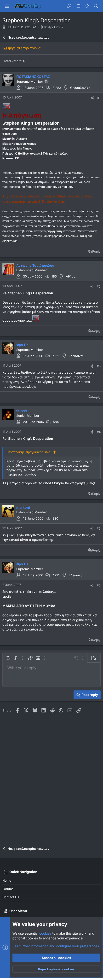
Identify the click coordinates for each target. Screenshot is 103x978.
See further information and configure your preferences (55, 946)
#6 (99, 585)
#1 (99, 98)
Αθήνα (70, 276)
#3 (99, 366)
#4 (99, 432)
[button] (7, 6)
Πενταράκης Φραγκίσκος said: (28, 452)
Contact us (10, 897)
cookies (45, 933)
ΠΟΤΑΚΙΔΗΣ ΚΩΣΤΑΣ (21, 27)
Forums (7, 889)
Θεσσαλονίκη (80, 88)
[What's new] (87, 6)
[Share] (92, 98)
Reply (96, 251)
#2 (99, 286)
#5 (99, 528)
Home (6, 880)
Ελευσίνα (76, 356)
